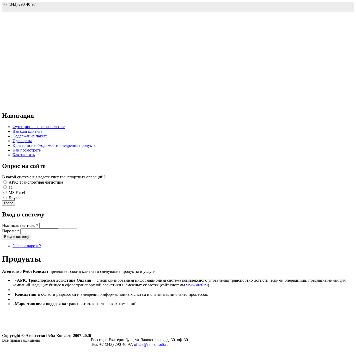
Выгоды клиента (27, 131)
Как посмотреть (27, 150)
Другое (14, 198)
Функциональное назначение (39, 126)
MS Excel (16, 192)
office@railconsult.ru (151, 344)
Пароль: (10, 231)
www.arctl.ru (197, 285)
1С (11, 187)
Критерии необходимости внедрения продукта (54, 145)
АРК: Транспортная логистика (35, 182)
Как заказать (24, 155)
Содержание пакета (30, 136)
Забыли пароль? (27, 246)
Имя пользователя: (20, 225)
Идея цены (22, 140)
